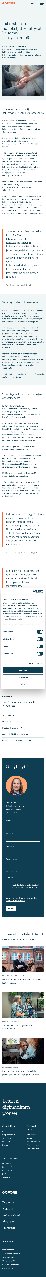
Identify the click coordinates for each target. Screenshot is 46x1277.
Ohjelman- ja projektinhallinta (15, 740)
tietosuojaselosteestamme (15, 901)
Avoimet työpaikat (33, 1142)
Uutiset (5, 1131)
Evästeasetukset (8, 1250)
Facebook (6, 1171)
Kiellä (23, 684)
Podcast (5, 1145)
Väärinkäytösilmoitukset (11, 1254)
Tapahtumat (6, 1138)
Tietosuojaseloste (8, 1257)
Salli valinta (23, 677)
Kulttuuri (30, 1138)
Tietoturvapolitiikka (9, 1261)
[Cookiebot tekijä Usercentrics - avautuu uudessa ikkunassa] (33, 591)
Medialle (8, 1221)
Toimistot (8, 1228)
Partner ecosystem (33, 1145)
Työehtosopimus (33, 1148)
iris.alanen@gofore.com (14, 809)
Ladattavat (6, 1142)
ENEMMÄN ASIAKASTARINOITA (16, 939)
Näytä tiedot (34, 663)
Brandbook (6, 1268)
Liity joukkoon (32, 1135)
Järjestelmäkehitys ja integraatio (16, 734)
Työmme (8, 1202)
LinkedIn (5, 1164)
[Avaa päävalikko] (34, 3)
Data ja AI (6, 722)
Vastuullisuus (11, 1215)
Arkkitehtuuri (8, 715)
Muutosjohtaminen (10, 728)
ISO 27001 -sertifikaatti (10, 1265)
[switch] (40, 639)
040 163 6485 (11, 812)
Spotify (5, 1177)
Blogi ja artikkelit (8, 1135)
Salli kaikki (23, 670)
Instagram (6, 1167)
